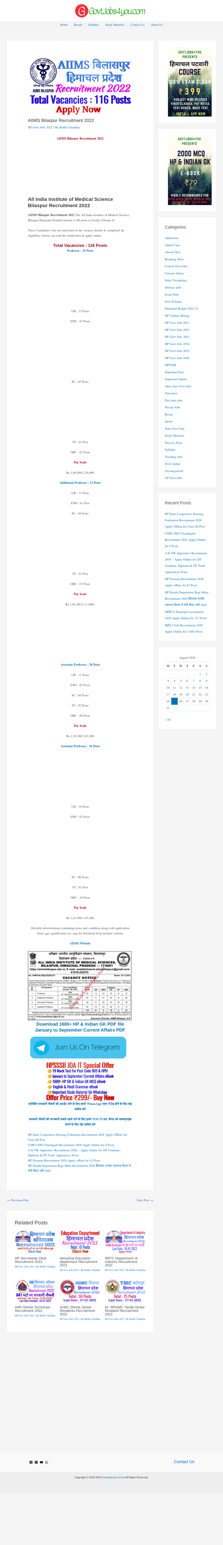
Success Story (173, 442)
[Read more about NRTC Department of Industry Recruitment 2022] (125, 1241)
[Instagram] (36, 1462)
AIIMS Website (80, 943)
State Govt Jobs (174, 428)
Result (78, 24)
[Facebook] (31, 1462)
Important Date (174, 372)
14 (193, 687)
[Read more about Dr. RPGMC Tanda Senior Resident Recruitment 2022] (125, 1290)
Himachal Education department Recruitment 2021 (78, 1261)
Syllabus (93, 24)
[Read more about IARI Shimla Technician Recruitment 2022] (35, 1290)
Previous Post (18, 1200)
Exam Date (172, 294)
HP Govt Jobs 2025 (177, 351)
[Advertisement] (80, 170)
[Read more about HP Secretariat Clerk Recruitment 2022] (35, 1241)
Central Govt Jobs (176, 266)
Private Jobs (172, 407)
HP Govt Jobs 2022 (40, 127)
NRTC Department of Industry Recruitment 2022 (121, 1261)
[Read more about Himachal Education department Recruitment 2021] (80, 1241)
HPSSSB (170, 365)
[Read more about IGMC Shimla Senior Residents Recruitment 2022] (80, 1290)
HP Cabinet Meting (177, 315)
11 (174, 687)
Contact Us (137, 24)
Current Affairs (174, 273)
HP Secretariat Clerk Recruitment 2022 (31, 1260)
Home (64, 24)
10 (168, 687)
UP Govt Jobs (173, 478)
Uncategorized (174, 471)
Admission (171, 238)
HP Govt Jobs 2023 (177, 337)
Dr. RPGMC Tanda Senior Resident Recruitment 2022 (125, 1310)
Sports (169, 421)
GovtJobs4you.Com (113, 1477)
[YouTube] (41, 1462)
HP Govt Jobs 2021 (177, 322)
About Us (157, 24)
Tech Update (172, 464)
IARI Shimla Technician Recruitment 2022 (32, 1309)
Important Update (176, 379)
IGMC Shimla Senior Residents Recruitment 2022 (77, 1310)
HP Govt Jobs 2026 (177, 358)
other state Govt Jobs (178, 386)
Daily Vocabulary (176, 280)
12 (180, 687)
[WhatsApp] (46, 1462)
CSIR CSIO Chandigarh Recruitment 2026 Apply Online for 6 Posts (71, 1145)
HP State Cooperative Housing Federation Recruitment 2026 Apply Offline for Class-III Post (185, 520)
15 (200, 687)
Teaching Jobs (174, 457)
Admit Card (172, 245)
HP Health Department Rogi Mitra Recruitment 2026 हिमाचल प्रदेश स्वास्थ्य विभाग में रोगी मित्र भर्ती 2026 (186, 598)
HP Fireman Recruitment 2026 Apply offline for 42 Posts (64, 1160)
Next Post (145, 1200)
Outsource (171, 393)
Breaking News (174, 259)
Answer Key (172, 252)
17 (168, 694)
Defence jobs (173, 287)
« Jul (168, 719)
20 (187, 694)
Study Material (114, 24)
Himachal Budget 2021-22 (181, 308)
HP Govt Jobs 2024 (177, 344)
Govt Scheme (173, 301)
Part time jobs (173, 400)
